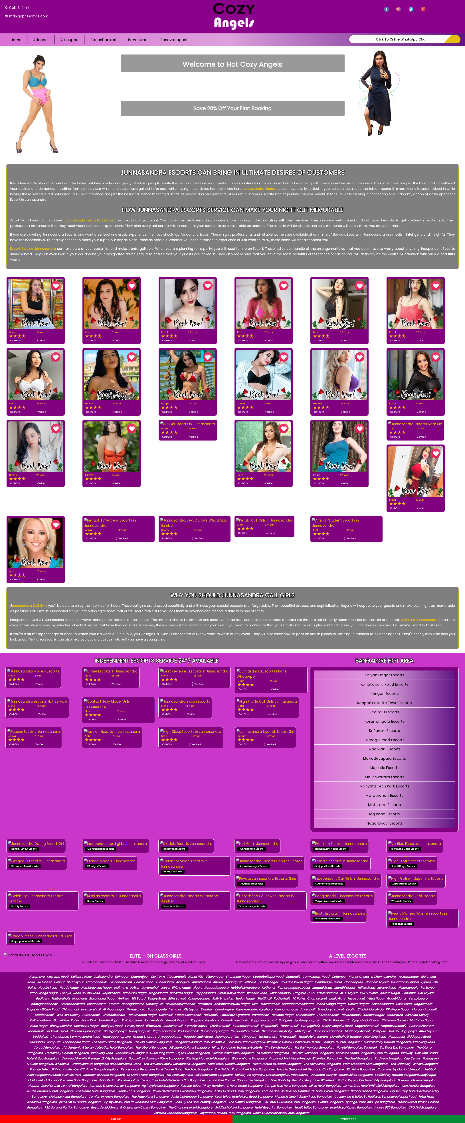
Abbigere (182, 982)
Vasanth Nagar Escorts (252, 906)
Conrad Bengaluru (46, 1047)
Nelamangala (408, 987)
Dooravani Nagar (86, 1026)
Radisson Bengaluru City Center (397, 1058)
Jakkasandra (103, 977)
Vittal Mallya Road (231, 993)
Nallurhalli (211, 1015)
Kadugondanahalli (44, 1004)
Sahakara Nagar (135, 993)
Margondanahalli (424, 1009)
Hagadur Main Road (198, 1037)
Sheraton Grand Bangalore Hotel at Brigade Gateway (374, 1053)
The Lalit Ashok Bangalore (322, 1064)
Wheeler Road (257, 993)
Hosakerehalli (90, 1009)
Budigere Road (111, 1026)
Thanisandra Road (76, 1042)
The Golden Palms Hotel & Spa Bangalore (244, 1069)
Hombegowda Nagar (96, 987)
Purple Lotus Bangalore (133, 1091)
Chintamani (70, 1009)
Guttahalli (293, 977)
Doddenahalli (44, 1015)
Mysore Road (386, 987)
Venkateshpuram (420, 1026)
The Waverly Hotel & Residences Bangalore (174, 1064)
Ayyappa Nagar (169, 1037)
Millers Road (366, 987)
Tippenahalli (289, 1026)
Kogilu (350, 1009)
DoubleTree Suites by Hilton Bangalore (156, 1058)
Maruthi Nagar (344, 987)
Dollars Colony (81, 977)
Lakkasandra (268, 1037)
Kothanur (268, 987)
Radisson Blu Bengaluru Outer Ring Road (144, 1053)
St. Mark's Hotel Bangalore (145, 1075)
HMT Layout (75, 982)
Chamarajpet (317, 998)
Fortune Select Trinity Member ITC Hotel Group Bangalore (221, 1086)
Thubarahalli (60, 998)
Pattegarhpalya (115, 1031)
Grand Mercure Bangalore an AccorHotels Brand (106, 1064)
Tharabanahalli (328, 1015)
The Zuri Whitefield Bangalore (312, 1053)
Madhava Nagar (422, 1020)
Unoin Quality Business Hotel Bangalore (281, 1113)
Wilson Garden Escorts (327, 918)
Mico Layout (356, 998)
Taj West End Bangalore (397, 1047)
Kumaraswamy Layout (294, 987)
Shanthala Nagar (238, 977)
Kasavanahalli (327, 993)
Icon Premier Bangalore (418, 1086)
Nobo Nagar (39, 1026)
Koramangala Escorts (384, 721)
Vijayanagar (214, 977)
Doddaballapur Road (268, 977)
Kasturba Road (57, 977)
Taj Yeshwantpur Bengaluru (314, 1047)
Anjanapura (233, 982)
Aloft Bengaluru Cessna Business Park (54, 1075)
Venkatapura (418, 998)
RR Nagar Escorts (96, 866)
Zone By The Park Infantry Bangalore (200, 1102)
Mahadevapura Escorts (384, 758)
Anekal (218, 982)
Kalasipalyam (132, 1020)
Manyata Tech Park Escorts (384, 786)
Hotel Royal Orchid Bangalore (229, 1064)
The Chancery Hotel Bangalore (190, 1107)
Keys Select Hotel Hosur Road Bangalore (243, 1096)
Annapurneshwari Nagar (232, 1004)
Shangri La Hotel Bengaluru (341, 1042)
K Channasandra (383, 977)
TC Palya (298, 998)
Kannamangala (286, 1009)
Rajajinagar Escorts (174, 848)
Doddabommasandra (298, 1004)
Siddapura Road (419, 1037)
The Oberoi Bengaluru (151, 1047)
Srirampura (395, 1015)
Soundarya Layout (331, 1009)
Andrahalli (307, 1009)
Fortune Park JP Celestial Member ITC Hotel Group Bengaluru (305, 1091)
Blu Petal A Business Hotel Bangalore (289, 1102)
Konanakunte (96, 1004)
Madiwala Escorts (384, 749)
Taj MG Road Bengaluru (193, 1053)
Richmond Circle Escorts (405, 848)
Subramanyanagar (215, 1031)
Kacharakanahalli (245, 1026)
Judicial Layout (57, 1031)
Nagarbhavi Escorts (384, 823)
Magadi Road (322, 987)
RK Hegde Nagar (398, 1009)
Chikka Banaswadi (336, 1020)
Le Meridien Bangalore (273, 1053)
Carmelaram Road (315, 977)
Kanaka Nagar (373, 1015)
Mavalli (393, 1031)
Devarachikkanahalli (180, 1004)
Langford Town (303, 993)
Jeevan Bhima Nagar (176, 987)
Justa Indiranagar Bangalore (192, 1096)
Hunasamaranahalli (328, 1031)
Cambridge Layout (329, 982)
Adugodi (40, 39)
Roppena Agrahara (205, 1020)
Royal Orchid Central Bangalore (64, 1086)
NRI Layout (190, 1009)
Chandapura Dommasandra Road (75, 1037)
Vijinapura (248, 1037)
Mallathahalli (269, 1004)
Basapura (205, 1004)
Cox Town (158, 977)
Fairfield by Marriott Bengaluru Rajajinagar (405, 1075)
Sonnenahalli (153, 1020)
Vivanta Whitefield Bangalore (233, 1053)
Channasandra (199, 998)
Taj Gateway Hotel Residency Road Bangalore (199, 1075)
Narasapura (154, 1004)
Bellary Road (157, 998)
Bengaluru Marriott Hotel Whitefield (200, 1042)
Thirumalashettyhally (276, 1031)
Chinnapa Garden (394, 1020)
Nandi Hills (195, 977)
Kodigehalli (282, 998)
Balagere (285, 1020)
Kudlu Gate (337, 998)
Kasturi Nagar (390, 993)
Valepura (379, 1031)
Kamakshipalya (196, 1026)
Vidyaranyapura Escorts (328, 901)
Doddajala (40, 1037)
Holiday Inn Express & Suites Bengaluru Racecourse (271, 1075)
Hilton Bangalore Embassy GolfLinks (237, 1047)
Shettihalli (264, 998)
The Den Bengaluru (278, 1047)
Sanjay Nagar (245, 998)
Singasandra (158, 993)
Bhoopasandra (61, 1026)
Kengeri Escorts (384, 693)
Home (15, 39)
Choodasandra (383, 1004)
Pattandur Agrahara (235, 1015)
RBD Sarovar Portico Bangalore (67, 1107)
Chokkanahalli (220, 1026)
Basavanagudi (173, 39)
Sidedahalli (37, 1042)
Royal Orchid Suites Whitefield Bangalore (182, 1091)
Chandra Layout (377, 982)
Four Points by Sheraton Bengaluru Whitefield (303, 1080)
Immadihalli (260, 1015)
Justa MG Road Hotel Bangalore (237, 1091)
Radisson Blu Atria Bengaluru (104, 1075)
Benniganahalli (132, 1004)
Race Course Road (86, 993)
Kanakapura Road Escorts (384, 684)
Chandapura (353, 982)
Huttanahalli (91, 1015)
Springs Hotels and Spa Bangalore (370, 1102)
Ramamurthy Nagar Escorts (331, 848)
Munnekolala (305, 1015)
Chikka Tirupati (358, 1004)
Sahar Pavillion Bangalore (369, 1091)
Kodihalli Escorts (384, 712)
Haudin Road (47, 987)
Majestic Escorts (384, 767)
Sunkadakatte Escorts (403, 883)
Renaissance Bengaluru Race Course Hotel (151, 1069)
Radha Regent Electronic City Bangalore (366, 1080)
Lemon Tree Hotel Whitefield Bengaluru (371, 1086)
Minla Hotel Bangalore (325, 1086)
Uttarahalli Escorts (173, 906)
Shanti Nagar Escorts (403, 866)
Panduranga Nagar (44, 993)
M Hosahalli (288, 1037)
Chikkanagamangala (85, 1031)
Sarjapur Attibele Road (43, 1009)
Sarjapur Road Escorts (327, 866)
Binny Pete (88, 1020)
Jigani (197, 987)
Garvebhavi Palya (66, 1020)
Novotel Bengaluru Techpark (356, 1047)
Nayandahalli (351, 1015)
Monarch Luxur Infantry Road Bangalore (303, 1096)
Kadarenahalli (188, 1031)
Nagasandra (423, 1004)
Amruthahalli (201, 982)
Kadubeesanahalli (188, 1015)
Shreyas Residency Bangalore (175, 1113)
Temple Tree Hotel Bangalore (286, 1086)
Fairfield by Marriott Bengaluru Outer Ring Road (79, 1053)
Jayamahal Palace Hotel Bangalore (225, 1113)
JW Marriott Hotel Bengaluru (189, 1047)
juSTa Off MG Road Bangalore (80, 1102)
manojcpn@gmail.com (28, 16)
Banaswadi (138, 39)
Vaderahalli (35, 1031)
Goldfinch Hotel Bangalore (233, 1107)
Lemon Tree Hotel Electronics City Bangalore (173, 1080)
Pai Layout (428, 987)
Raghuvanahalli (164, 1031)
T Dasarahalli (176, 977)
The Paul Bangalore (358, 1058)
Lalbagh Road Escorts (385, 739)
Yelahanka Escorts (401, 923)
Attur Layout (427, 1031)
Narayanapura (139, 1031)
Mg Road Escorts (384, 814)
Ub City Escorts (19, 906)
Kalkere (114, 1004)
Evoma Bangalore (330, 1102)
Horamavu (37, 977)
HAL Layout (426, 993)
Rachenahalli (172, 1026)
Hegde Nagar (69, 987)
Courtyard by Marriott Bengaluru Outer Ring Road (399, 1042)
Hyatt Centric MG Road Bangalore (277, 1064)
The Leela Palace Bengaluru (112, 1042)
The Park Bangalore (198, 1069)
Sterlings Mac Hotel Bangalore (207, 1058)
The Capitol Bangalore (245, 1102)
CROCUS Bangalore (422, 1107)
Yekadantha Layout (245, 1031)
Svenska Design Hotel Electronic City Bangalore (310, 1069)
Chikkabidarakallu (370, 1009)
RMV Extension (222, 998)
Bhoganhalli (269, 1026)
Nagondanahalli (366, 1026)
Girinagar (121, 977)
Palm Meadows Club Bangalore (365, 1064)
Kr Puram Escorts (384, 730)
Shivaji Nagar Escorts (251, 883)
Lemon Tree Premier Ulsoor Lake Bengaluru (237, 1080)
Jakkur (134, 987)
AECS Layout (348, 993)
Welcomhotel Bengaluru (249, 1058)
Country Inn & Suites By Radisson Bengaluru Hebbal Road (375, 1096)
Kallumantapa (40, 1020)
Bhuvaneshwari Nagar (296, 982)
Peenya (65, 993)
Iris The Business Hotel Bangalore (49, 1091)
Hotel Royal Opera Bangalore (351, 1107)
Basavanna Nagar (102, 998)
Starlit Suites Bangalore (311, 1107)
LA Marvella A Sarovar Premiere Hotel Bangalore (62, 1080)
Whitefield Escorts (401, 901)
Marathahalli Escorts (384, 795)
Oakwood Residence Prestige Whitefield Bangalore (305, 1058)
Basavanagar (268, 982)
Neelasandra (135, 1009)
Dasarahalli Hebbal (405, 982)
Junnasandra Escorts (251, 848)
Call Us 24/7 (18, 7)
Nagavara (79, 998)
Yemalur (175, 1009)
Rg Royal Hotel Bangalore (160, 1086)
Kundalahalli (164, 982)
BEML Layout (177, 998)
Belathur (207, 1009)
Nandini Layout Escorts (24, 848)
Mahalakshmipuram (313, 1037)
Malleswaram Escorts (384, 776)
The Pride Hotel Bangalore (150, 1096)
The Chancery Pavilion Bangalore (414, 1064)
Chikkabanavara (72, 1004)
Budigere (42, 998)
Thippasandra (205, 993)
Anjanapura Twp (227, 1037)
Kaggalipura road (263, 1020)
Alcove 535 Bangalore (390, 1107)
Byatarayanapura (307, 1020)
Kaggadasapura (216, 987)
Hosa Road (404, 1004)
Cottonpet (339, 977)
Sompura (53, 1042)
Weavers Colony (68, 1015)
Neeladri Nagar (283, 1015)
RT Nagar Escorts (172, 871)
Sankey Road (134, 1026)
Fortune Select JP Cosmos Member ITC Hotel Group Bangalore (74, 1069)
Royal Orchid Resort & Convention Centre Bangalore (128, 1107)
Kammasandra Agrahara (254, 1009)
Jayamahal (150, 987)
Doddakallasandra (234, 1020)
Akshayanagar (113, 1009)
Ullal (255, 1004)
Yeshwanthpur (408, 977)
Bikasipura (153, 1026)
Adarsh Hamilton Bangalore (119, 1080)
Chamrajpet (139, 977)
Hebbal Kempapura (245, 987)
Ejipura (426, 982)
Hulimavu (121, 987)
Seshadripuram (120, 982)
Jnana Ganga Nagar (330, 1004)
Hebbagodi (396, 1037)
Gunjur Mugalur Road (337, 1026)
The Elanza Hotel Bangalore (95, 1091)
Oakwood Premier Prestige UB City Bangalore (94, 1058)
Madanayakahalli (357, 1031)
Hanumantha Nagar (142, 1015)
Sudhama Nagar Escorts (329, 883)
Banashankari (103, 39)
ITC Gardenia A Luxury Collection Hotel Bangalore (97, 1047)
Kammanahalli (96, 982)
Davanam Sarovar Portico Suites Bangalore (341, 1075)
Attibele (250, 982)
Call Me (116, 1119)
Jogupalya (409, 1031)
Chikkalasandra (113, 1015)
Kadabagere (224, 1009)
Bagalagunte (157, 1009)
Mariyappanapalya (116, 1037)
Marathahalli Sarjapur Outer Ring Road (358, 1037)
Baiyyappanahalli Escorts (25, 941)
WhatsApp (348, 1119)
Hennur (59, 982)
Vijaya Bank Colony (365, 1020)
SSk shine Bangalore (360, 1069)
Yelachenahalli (280, 993)
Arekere (123, 998)
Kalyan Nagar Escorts (384, 675)
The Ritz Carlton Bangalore (153, 1042)
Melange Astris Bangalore (67, 1096)
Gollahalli (165, 1015)
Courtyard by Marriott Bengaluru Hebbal (406, 1069)
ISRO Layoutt (369, 993)
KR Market (44, 982)
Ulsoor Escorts (95, 901)
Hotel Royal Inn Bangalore (273, 1107)
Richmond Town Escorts (24, 866)
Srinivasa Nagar (181, 993)
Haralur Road (143, 982)
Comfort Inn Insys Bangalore (108, 1096)
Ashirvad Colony (417, 1015)
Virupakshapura (176, 1020)
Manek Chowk (359, 977)
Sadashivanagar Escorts (253, 866)
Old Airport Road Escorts (100, 848)
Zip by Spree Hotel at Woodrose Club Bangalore (138, 1102)
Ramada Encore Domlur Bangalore (114, 1086)
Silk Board (138, 998)
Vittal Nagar (376, 998)
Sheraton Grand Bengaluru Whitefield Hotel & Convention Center (273, 1042)
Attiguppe (69, 39)
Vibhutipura (302, 1031)
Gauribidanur (396, 998)
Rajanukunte (111, 993)
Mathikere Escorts (384, 804)
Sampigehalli (310, 1026)
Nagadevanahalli (393, 1026)
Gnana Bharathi (144, 1037)
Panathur (409, 993)
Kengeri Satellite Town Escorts (384, 702)
